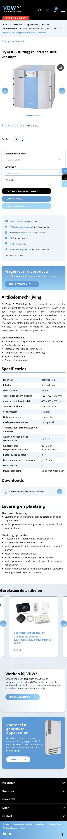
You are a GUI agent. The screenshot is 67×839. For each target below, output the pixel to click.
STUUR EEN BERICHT (20, 284)
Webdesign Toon (54, 824)
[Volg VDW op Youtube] (10, 834)
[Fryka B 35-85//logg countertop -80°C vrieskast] (60, 67)
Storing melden (16, 17)
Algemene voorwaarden (22, 824)
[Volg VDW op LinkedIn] (4, 834)
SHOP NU (15, 759)
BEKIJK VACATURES (19, 696)
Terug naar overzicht (14, 41)
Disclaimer (40, 824)
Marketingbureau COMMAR (14, 828)
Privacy (6, 824)
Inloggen (47, 10)
